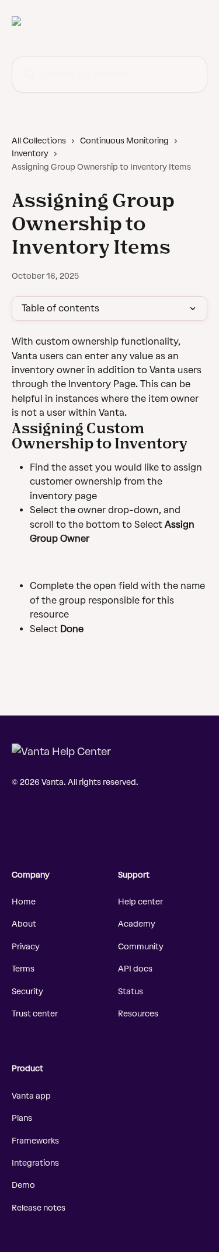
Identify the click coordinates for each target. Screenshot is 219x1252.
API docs (135, 969)
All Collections (39, 141)
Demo (23, 1185)
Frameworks (35, 1141)
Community (141, 947)
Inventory (30, 154)
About (24, 924)
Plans (22, 1118)
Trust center (35, 1014)
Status (130, 992)
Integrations (35, 1163)
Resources (138, 1014)
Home (24, 902)
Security (27, 992)
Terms (23, 969)
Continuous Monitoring (124, 141)
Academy (136, 924)
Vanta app (31, 1096)
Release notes (38, 1208)
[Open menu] (196, 21)
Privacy (26, 947)
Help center (140, 902)
